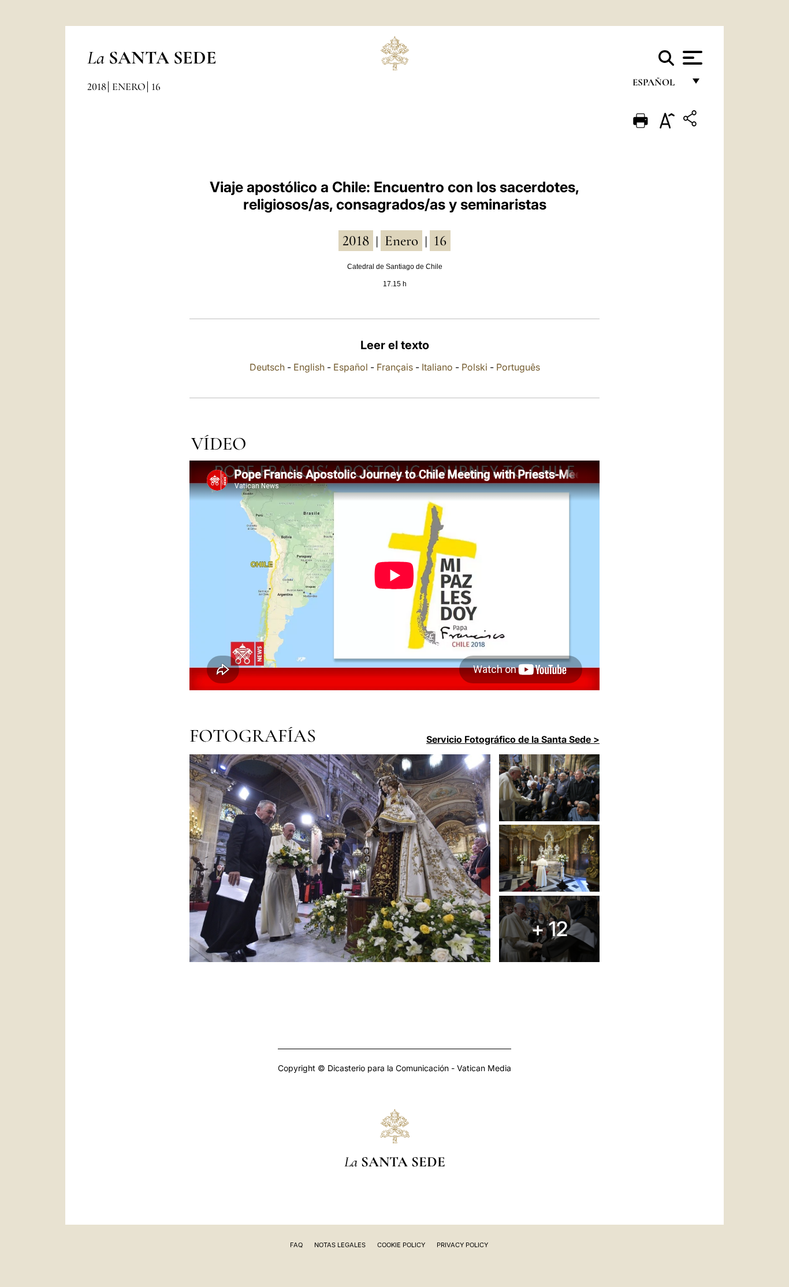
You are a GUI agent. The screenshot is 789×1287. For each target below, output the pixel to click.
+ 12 (549, 928)
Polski (474, 367)
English (309, 367)
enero (401, 240)
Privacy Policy (462, 1245)
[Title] (691, 120)
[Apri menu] (691, 58)
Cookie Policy (401, 1245)
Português (518, 367)
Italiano (437, 367)
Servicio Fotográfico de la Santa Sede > (513, 739)
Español (350, 367)
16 (156, 86)
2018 (96, 86)
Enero (129, 86)
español (658, 85)
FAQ (296, 1245)
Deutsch (267, 367)
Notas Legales (340, 1245)
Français (395, 367)
